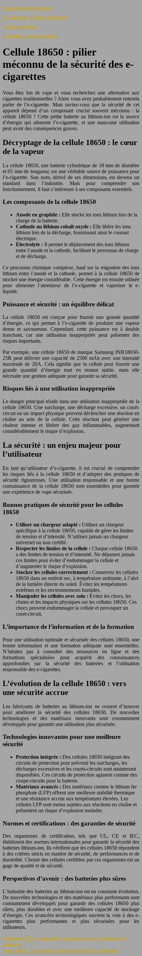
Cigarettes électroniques (27, 8)
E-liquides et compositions (30, 36)
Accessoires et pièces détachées (35, 17)
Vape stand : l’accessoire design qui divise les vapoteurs (60, 950)
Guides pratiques (20, 26)
